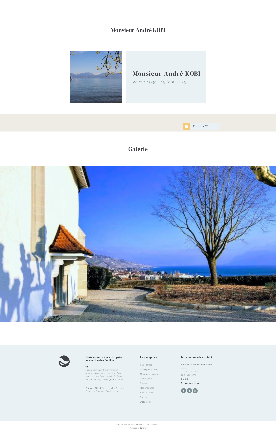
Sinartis (143, 428)
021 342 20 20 (192, 383)
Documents (145, 402)
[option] (138, 246)
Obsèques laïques (149, 369)
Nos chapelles (147, 388)
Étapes (143, 383)
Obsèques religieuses (150, 374)
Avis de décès (147, 392)
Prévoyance (146, 378)
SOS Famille (146, 365)
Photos (143, 397)
